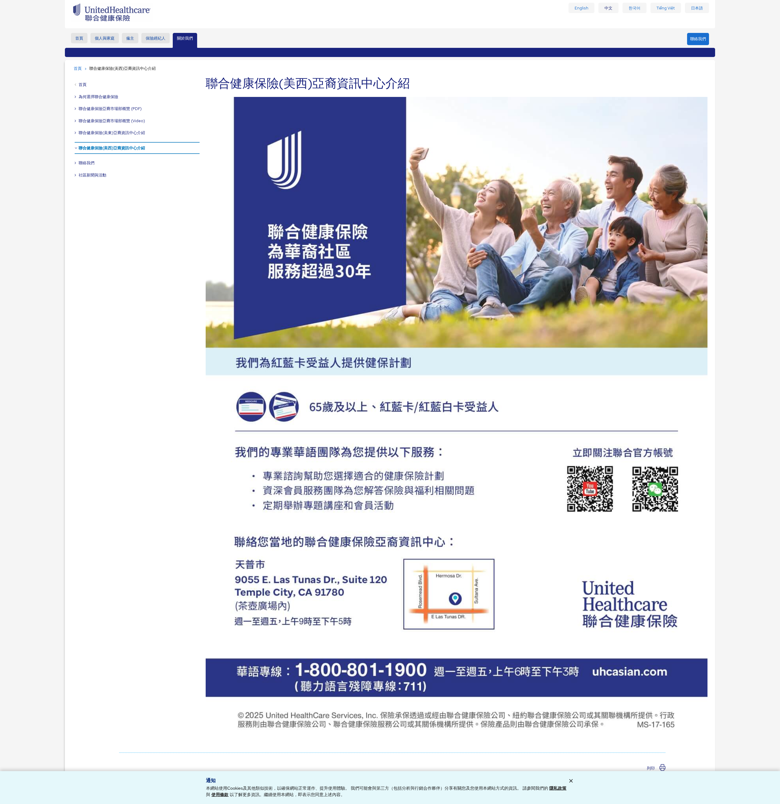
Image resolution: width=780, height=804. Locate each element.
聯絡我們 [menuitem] (86, 163)
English (581, 8)
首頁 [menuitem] (79, 38)
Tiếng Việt (666, 8)
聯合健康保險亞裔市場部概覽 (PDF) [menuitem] (110, 108)
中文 (608, 8)
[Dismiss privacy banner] (571, 781)
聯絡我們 (698, 39)
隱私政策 (557, 788)
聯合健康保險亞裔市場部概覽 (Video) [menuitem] (112, 121)
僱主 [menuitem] (130, 38)
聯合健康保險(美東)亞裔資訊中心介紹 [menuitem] (112, 132)
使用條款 (220, 794)
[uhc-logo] (111, 20)
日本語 (697, 8)
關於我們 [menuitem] (185, 38)
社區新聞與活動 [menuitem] (92, 175)
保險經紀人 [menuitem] (155, 38)
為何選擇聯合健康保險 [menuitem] (98, 96)
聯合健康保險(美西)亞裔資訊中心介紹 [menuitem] (112, 148)
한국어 (634, 8)
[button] (656, 768)
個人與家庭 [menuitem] (105, 38)
